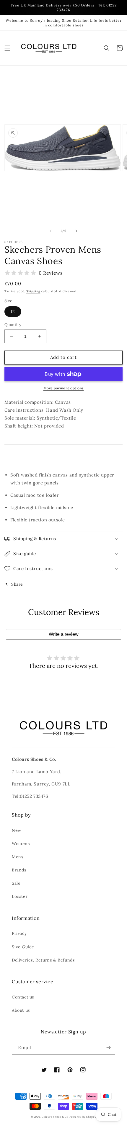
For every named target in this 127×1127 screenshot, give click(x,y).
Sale (16, 883)
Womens (21, 843)
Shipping (33, 291)
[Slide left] (50, 230)
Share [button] (17, 584)
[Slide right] (76, 230)
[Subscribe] (108, 1048)
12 (13, 311)
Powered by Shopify (82, 1116)
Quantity (12, 324)
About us (21, 1010)
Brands (19, 870)
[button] (7, 48)
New (16, 830)
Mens (17, 856)
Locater (19, 896)
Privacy (19, 933)
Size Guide (23, 946)
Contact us (23, 997)
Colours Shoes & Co (55, 1116)
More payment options (63, 388)
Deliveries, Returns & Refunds (43, 960)
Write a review (64, 634)
